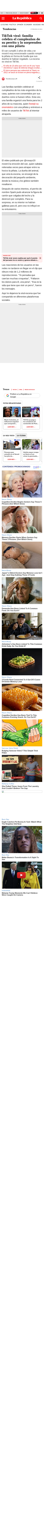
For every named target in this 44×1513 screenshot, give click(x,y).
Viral (20, 389)
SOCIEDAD (37, 24)
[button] (3, 18)
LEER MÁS (11, 427)
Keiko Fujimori (24, 13)
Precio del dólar (11, 13)
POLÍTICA (12, 24)
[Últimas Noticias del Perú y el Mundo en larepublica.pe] (22, 18)
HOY (2, 13)
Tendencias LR (11, 79)
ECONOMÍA (28, 24)
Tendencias (9, 29)
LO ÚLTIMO (4, 24)
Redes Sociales (30, 389)
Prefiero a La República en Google (21, 395)
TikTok (26, 110)
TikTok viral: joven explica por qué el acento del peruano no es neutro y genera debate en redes (20, 259)
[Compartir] (39, 77)
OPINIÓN (20, 24)
